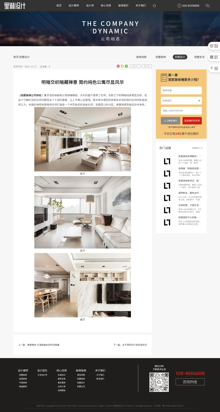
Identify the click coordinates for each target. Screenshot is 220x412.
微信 (126, 66)
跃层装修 (23, 379)
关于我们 (100, 375)
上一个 (135, 66)
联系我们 (100, 379)
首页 (16, 57)
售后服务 (62, 383)
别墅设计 (180, 57)
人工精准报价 (170, 121)
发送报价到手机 (192, 121)
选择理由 (62, 390)
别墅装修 (161, 57)
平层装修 (23, 383)
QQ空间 (122, 66)
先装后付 (62, 375)
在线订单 (62, 386)
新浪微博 (118, 66)
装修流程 (141, 57)
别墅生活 (199, 57)
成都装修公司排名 (31, 95)
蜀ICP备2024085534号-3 (173, 406)
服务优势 (62, 379)
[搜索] (154, 5)
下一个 (147, 66)
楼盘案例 (23, 386)
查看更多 (196, 148)
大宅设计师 (42, 375)
